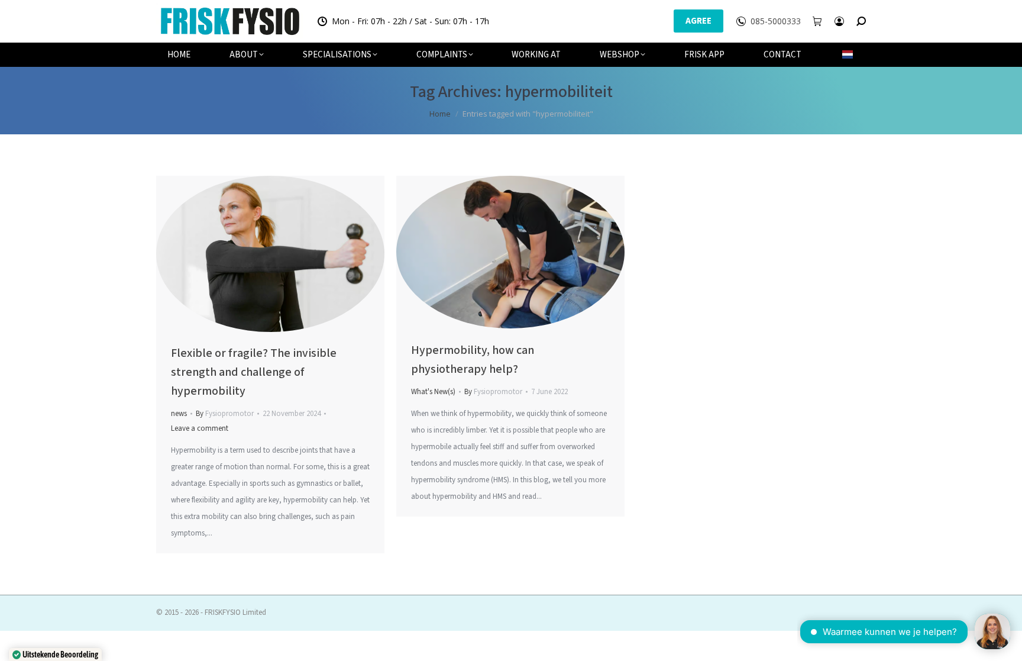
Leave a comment (199, 428)
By (225, 413)
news (179, 413)
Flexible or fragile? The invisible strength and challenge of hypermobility (254, 372)
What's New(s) (433, 391)
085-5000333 (776, 21)
